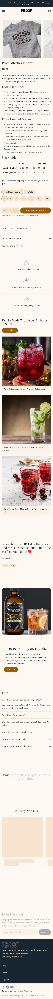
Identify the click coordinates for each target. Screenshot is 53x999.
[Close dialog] (47, 5)
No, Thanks (26, 537)
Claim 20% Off (26, 527)
